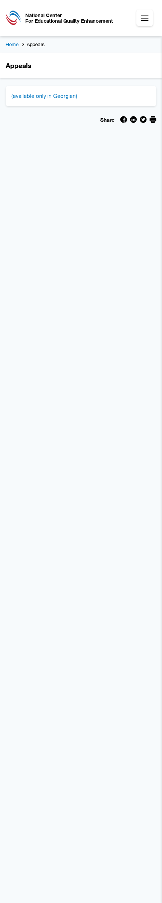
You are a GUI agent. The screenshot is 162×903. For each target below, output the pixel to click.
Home (12, 44)
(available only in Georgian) (44, 96)
